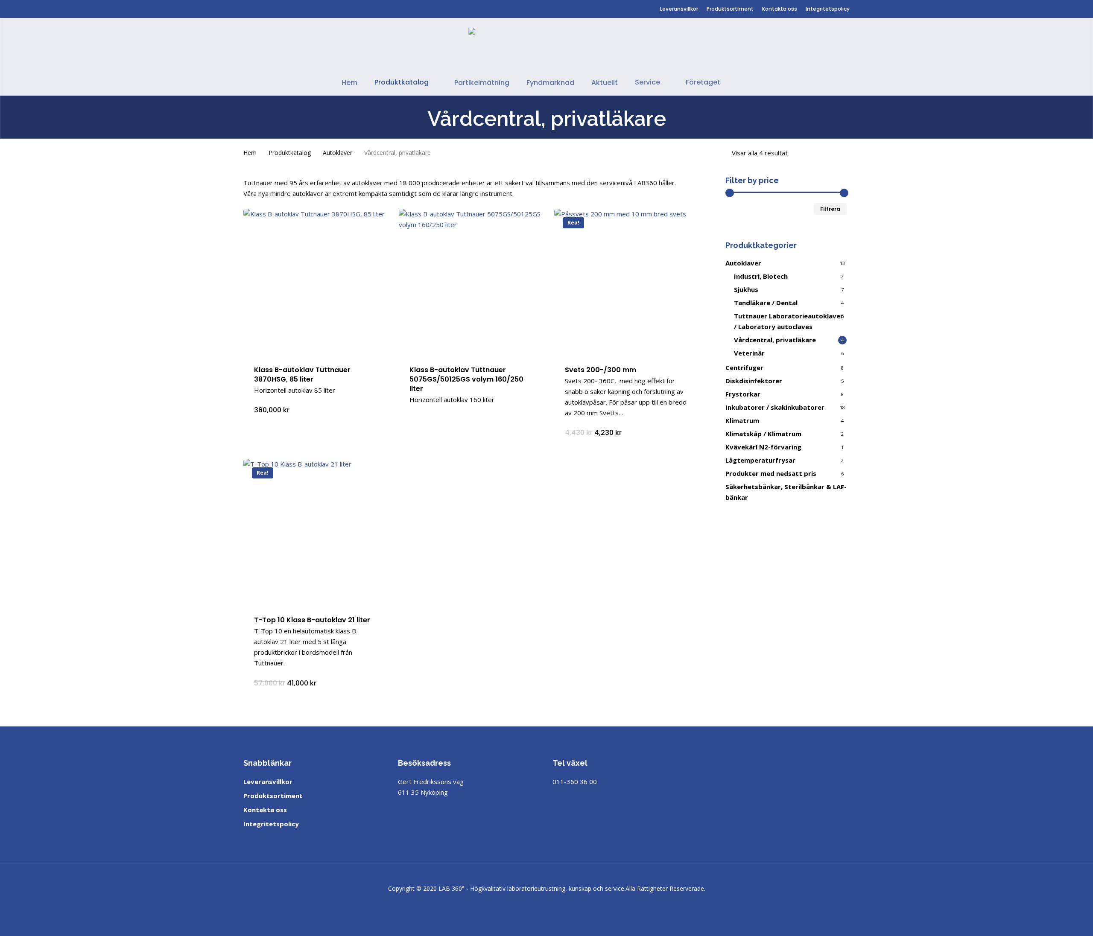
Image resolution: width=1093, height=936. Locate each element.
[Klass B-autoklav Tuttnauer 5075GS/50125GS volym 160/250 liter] (472, 282)
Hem (250, 153)
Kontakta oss (265, 809)
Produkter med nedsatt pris (770, 473)
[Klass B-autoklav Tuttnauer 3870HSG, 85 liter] (316, 282)
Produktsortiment (273, 795)
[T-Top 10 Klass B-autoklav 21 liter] (316, 532)
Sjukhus (746, 289)
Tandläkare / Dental (766, 302)
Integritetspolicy (271, 823)
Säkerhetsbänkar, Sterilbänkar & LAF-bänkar (786, 492)
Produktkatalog (290, 153)
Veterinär (749, 353)
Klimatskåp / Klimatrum (763, 433)
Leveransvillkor (267, 781)
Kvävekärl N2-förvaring (763, 447)
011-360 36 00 (574, 781)
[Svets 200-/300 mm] (627, 282)
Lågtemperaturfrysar (760, 460)
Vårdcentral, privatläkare (775, 339)
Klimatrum (742, 420)
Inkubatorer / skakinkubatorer (774, 407)
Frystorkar (742, 394)
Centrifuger (744, 367)
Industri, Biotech (761, 276)
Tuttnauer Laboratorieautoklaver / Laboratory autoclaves (788, 321)
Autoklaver (337, 153)
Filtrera (830, 209)
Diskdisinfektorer (753, 380)
